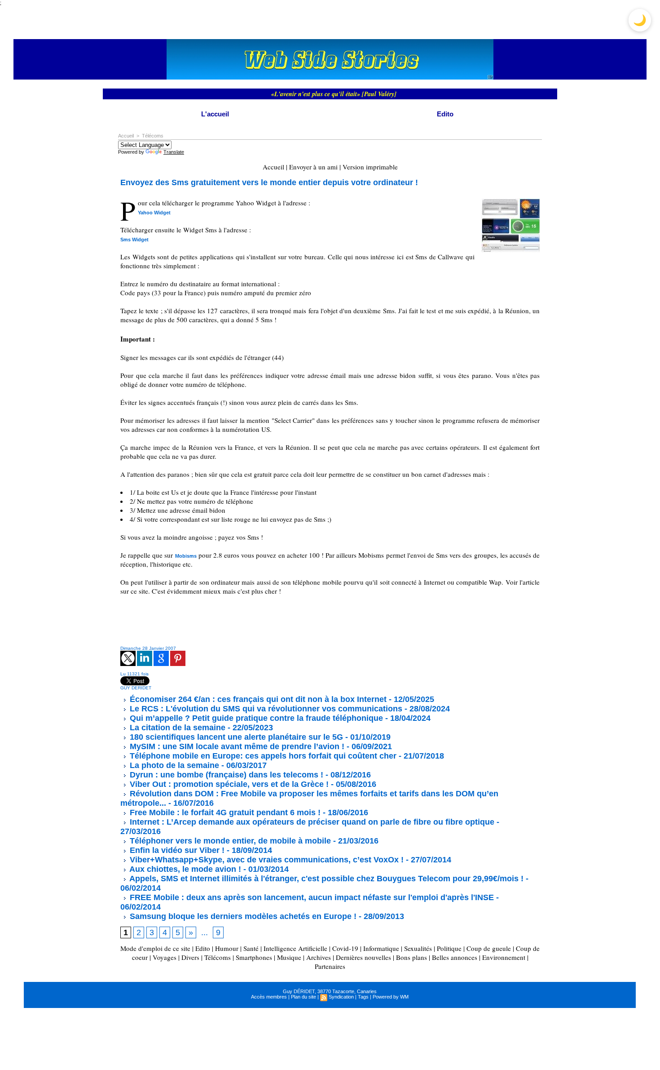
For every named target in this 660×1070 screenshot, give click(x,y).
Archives (318, 957)
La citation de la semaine (176, 727)
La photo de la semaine (173, 765)
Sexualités (418, 948)
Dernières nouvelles (363, 957)
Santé (251, 948)
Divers (190, 957)
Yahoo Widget (154, 212)
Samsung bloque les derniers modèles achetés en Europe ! (242, 916)
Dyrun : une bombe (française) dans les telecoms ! (225, 774)
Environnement (503, 957)
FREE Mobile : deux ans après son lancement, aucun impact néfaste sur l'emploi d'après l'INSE (311, 897)
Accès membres (269, 996)
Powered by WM (391, 996)
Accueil (126, 135)
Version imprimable (370, 166)
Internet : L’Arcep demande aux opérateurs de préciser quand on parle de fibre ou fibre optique (311, 821)
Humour (226, 948)
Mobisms (186, 556)
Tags (363, 996)
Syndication (341, 996)
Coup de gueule (488, 948)
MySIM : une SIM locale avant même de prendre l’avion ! (236, 746)
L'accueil (215, 114)
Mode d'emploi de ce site (155, 948)
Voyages (164, 957)
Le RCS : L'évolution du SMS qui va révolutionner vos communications (265, 708)
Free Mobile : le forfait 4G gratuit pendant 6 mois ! (224, 812)
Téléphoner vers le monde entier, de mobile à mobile (229, 840)
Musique (289, 957)
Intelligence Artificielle (295, 948)
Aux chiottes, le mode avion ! (184, 869)
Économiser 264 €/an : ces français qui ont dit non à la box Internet (257, 699)
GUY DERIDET (135, 687)
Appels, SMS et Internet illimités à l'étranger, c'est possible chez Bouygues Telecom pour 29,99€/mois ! (326, 878)
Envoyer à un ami (313, 166)
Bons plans (411, 957)
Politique (449, 948)
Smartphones (254, 957)
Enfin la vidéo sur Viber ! (176, 850)
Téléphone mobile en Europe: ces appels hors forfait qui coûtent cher (262, 755)
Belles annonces (454, 957)
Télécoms (152, 135)
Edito (445, 114)
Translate (173, 152)
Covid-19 (345, 948)
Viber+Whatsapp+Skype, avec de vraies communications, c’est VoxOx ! (266, 859)
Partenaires (330, 966)
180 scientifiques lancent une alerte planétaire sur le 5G (235, 737)
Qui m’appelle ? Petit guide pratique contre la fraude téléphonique (255, 718)
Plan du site (303, 996)
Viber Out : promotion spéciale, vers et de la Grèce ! (228, 784)
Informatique (381, 948)
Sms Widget (134, 239)
